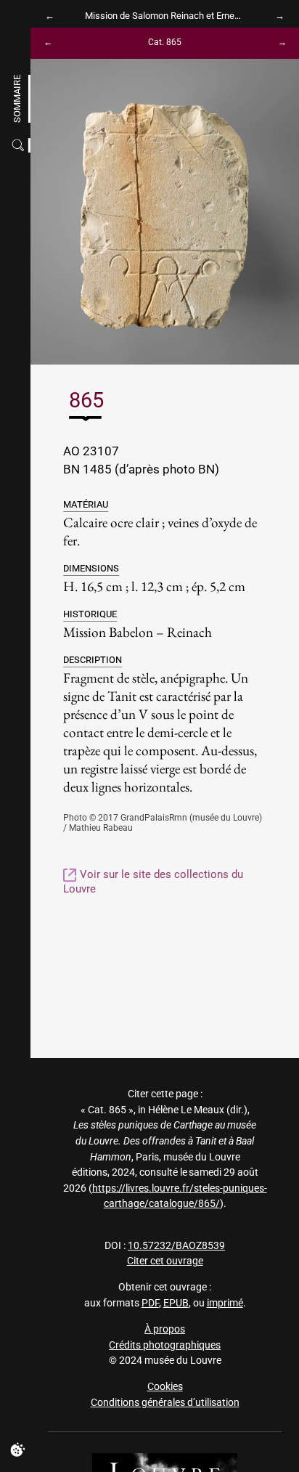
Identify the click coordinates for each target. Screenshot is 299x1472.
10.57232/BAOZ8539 (176, 1246)
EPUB (176, 1303)
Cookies (165, 1386)
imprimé (225, 1303)
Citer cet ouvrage (165, 1261)
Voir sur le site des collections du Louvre (153, 881)
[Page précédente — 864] (52, 43)
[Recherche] (19, 145)
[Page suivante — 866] (276, 43)
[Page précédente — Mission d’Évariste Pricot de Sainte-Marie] (52, 15)
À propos (164, 1329)
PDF (150, 1303)
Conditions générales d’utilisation (165, 1402)
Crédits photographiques (165, 1345)
